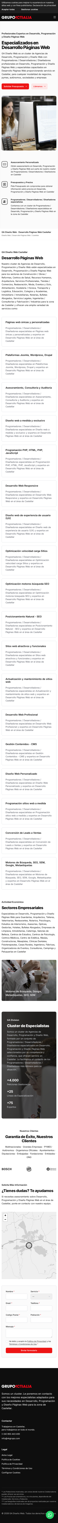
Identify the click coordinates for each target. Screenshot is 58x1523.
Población (36, 1315)
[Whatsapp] (50, 1515)
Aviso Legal (7, 1455)
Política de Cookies (11, 1459)
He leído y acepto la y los (30, 1342)
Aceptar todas (8, 9)
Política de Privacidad (36, 1341)
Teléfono (35, 1303)
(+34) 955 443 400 (11, 1434)
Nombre (10, 1291)
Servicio (35, 1291)
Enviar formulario (29, 1350)
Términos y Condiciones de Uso (23, 1344)
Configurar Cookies (11, 1472)
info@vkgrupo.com (11, 1438)
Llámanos (37, 86)
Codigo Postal (13, 1315)
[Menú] (54, 17)
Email (9, 1303)
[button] (29, 1245)
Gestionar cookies (29, 9)
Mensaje (10, 1326)
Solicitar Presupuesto (14, 86)
